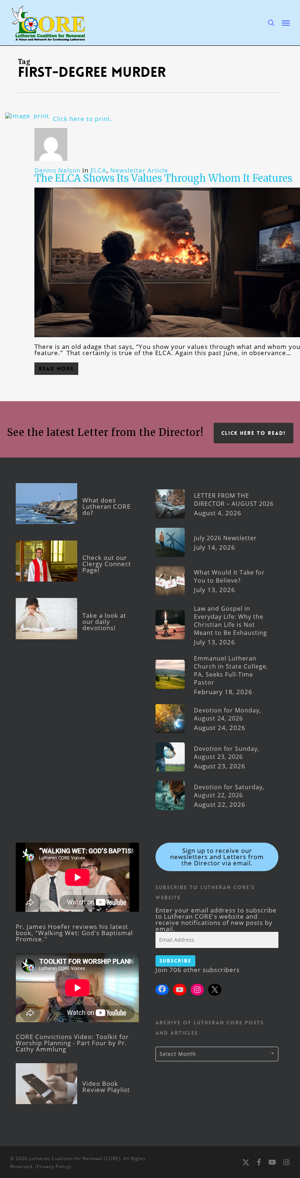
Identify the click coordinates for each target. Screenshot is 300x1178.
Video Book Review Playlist (106, 1086)
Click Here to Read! (253, 433)
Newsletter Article (139, 170)
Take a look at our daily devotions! (104, 621)
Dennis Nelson (57, 170)
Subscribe (175, 960)
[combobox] (217, 1054)
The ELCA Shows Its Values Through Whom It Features (163, 178)
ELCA (98, 170)
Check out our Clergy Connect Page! (106, 563)
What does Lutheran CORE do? (106, 506)
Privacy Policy (53, 1166)
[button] (286, 22)
